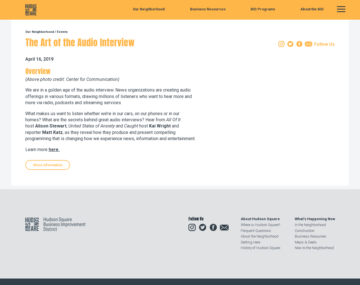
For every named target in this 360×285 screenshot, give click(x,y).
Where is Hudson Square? (260, 225)
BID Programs (263, 9)
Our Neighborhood (149, 9)
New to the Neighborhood (314, 248)
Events (62, 32)
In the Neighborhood (310, 225)
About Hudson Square (260, 219)
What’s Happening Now (315, 219)
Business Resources (208, 9)
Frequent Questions (256, 231)
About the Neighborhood (259, 236)
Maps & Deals (306, 242)
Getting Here (250, 242)
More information (47, 165)
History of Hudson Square (260, 248)
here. (54, 149)
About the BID (312, 9)
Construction (304, 231)
